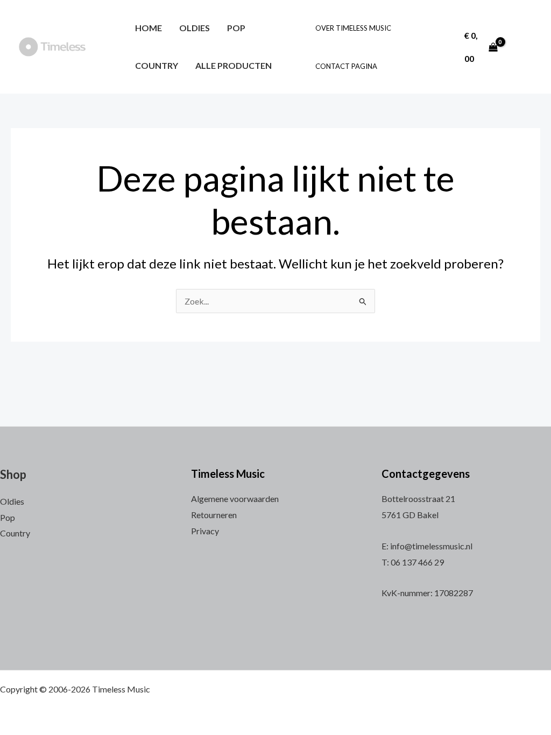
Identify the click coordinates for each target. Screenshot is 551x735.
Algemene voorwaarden (235, 498)
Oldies (194, 28)
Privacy (205, 531)
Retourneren (214, 515)
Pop (236, 28)
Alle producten (233, 65)
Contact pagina (346, 66)
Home (148, 28)
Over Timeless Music (353, 28)
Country (156, 65)
